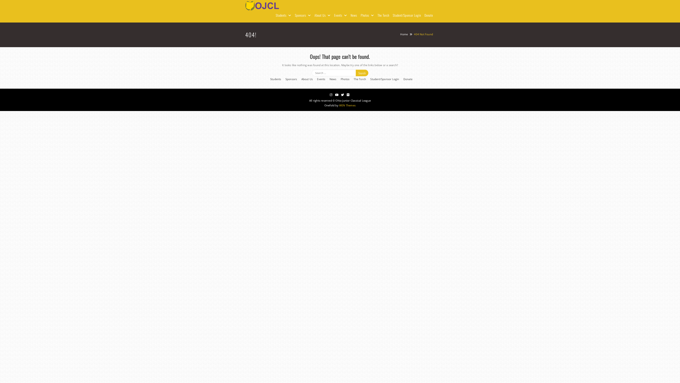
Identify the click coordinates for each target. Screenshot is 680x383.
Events (338, 15)
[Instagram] (331, 95)
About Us (320, 15)
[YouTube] (336, 95)
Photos (365, 15)
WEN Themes (347, 105)
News (354, 15)
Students (281, 15)
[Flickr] (348, 95)
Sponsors (300, 15)
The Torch (383, 15)
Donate (428, 15)
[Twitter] (342, 95)
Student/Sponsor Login (407, 15)
